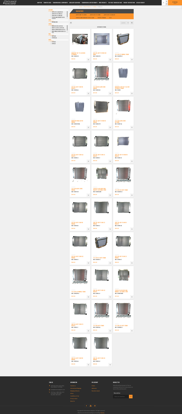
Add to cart (88, 59)
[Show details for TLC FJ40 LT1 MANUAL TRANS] (123, 39)
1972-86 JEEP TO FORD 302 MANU (99, 53)
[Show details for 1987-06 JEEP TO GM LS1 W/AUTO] (101, 276)
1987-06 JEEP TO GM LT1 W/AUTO (77, 325)
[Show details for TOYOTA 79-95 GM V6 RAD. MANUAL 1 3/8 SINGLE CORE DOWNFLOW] (123, 276)
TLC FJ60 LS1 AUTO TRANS (121, 325)
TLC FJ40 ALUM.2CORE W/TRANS (120, 121)
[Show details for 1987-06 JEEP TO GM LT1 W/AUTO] (80, 310)
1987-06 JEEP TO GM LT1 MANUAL (99, 223)
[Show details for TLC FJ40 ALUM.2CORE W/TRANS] (123, 107)
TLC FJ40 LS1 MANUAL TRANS (78, 291)
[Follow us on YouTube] (90, 405)
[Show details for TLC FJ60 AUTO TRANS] (101, 310)
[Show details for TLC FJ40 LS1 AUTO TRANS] (123, 174)
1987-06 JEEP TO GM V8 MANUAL (77, 358)
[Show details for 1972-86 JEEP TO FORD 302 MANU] (101, 39)
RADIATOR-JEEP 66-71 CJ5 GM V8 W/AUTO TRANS (122, 87)
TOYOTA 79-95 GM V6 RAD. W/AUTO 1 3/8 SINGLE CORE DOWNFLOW (99, 190)
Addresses (94, 388)
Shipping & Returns (75, 390)
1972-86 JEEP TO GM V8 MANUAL (77, 223)
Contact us (73, 385)
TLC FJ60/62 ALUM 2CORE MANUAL (99, 87)
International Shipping (75, 388)
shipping (102, 412)
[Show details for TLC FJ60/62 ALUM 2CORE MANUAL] (101, 73)
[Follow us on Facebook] (86, 405)
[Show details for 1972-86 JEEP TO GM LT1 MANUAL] (123, 242)
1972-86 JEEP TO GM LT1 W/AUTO (99, 155)
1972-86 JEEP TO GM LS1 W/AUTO (77, 155)
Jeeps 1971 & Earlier (109, 14)
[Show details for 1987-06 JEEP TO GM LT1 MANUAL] (101, 208)
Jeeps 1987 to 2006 (81, 14)
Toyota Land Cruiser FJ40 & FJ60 (85, 17)
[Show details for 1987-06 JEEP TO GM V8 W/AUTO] (123, 208)
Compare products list (132, 23)
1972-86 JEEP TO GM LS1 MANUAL (77, 257)
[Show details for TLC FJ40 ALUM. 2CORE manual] (80, 174)
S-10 (110, 17)
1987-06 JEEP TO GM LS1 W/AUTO (99, 291)
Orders (93, 385)
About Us (72, 401)
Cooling (55, 22)
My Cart (174, 2)
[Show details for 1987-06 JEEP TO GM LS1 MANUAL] (101, 344)
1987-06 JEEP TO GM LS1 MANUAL (99, 358)
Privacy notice (73, 398)
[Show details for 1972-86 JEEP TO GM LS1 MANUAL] (80, 242)
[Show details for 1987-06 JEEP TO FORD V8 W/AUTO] (123, 140)
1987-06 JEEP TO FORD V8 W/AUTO (121, 155)
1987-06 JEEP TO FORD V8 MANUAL (99, 121)
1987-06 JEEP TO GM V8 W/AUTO (120, 223)
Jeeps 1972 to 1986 (95, 14)
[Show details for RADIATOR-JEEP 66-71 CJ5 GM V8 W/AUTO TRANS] (123, 73)
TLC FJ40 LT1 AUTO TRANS (99, 258)
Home (80, 6)
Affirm (71, 393)
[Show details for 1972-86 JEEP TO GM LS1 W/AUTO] (80, 140)
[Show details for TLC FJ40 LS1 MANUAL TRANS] (80, 276)
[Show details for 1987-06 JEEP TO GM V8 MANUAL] (80, 344)
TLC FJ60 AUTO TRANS (98, 325)
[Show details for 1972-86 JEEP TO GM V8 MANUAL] (80, 208)
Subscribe (131, 396)
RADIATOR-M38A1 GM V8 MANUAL (77, 121)
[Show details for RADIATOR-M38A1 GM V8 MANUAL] (80, 107)
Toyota (54, 38)
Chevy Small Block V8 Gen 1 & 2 (59, 32)
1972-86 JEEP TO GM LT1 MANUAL (121, 257)
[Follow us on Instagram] (94, 405)
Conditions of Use (74, 396)
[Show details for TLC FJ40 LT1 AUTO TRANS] (101, 242)
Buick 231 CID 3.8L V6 (57, 26)
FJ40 (54, 42)
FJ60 (54, 43)
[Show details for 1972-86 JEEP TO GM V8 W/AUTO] (80, 73)
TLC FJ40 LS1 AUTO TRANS (121, 190)
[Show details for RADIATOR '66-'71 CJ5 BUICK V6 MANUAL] (80, 39)
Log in (167, 1)
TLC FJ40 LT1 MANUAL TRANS (122, 54)
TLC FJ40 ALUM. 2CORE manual (76, 189)
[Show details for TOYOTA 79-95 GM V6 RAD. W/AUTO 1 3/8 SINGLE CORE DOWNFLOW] (101, 174)
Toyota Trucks (102, 17)
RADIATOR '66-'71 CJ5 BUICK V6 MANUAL (78, 53)
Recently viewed (96, 390)
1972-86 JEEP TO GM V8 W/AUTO (77, 87)
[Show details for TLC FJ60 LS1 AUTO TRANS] (123, 310)
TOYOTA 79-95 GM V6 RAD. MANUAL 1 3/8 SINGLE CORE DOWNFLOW (121, 292)
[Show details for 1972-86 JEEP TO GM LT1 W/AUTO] (101, 140)
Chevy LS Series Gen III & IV (58, 29)
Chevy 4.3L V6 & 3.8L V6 (58, 27)
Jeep (54, 36)
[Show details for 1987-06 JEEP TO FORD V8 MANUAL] (101, 107)
